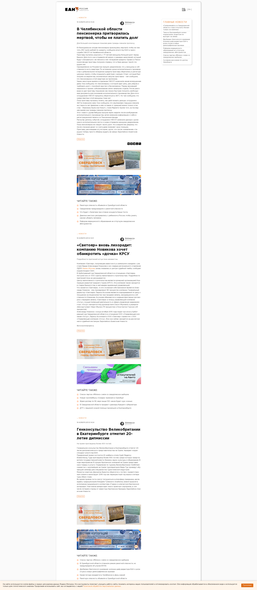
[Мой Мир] (137, 144)
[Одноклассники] (131, 144)
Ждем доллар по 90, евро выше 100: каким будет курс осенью (106, 401)
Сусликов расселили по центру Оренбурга (175, 61)
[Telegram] (134, 144)
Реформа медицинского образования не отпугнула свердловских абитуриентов (107, 223)
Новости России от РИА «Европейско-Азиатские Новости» (72, 9)
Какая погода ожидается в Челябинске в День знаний (102, 575)
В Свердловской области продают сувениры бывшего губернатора (108, 404)
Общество (80, 139)
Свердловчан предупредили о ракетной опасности (101, 209)
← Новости (81, 17)
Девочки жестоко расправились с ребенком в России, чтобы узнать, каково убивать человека (108, 217)
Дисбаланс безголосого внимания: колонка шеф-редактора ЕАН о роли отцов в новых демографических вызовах (110, 570)
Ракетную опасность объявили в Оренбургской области (103, 205)
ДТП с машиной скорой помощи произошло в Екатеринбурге (105, 408)
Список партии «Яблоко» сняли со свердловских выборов (104, 394)
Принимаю (247, 585)
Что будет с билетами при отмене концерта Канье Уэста (104, 212)
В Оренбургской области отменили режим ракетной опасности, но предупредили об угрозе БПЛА (108, 565)
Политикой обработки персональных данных (102, 586)
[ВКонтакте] (128, 144)
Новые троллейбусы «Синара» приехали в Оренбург (102, 398)
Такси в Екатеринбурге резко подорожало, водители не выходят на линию (174, 34)
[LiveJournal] (140, 144)
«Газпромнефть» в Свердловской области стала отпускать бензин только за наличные (176, 27)
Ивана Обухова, (88, 268)
